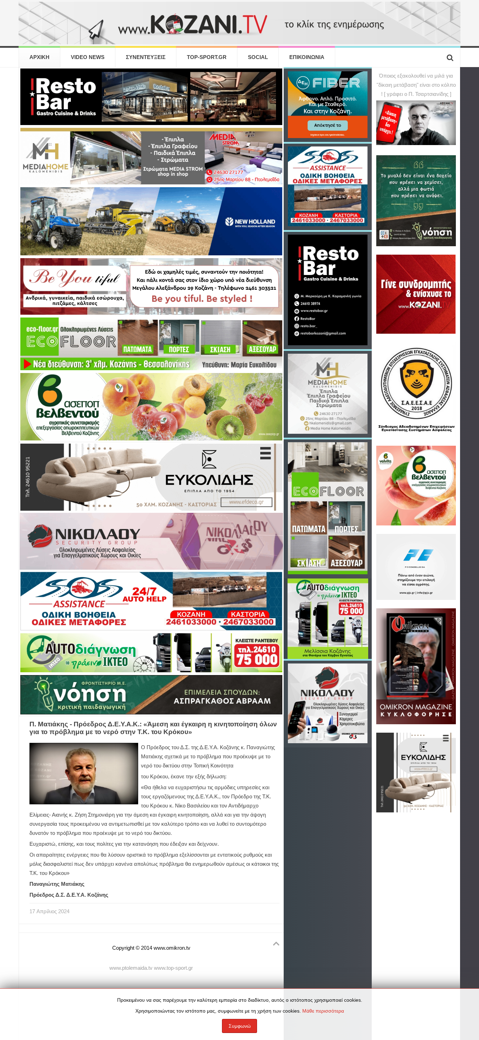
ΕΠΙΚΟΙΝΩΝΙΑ (306, 57)
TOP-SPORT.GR (207, 57)
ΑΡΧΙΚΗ (39, 57)
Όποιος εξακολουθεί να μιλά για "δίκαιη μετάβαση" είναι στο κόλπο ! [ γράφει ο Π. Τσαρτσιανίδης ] (416, 85)
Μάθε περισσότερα (323, 1011)
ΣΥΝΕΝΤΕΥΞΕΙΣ (146, 57)
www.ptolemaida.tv (131, 968)
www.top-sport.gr (173, 968)
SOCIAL (258, 57)
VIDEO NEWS (87, 57)
